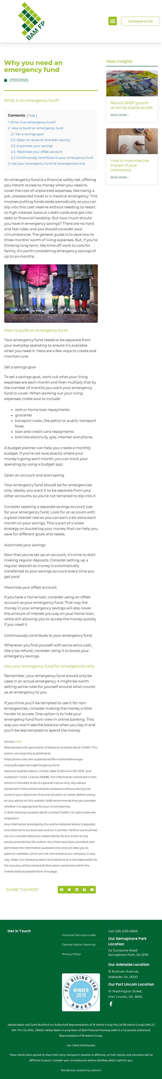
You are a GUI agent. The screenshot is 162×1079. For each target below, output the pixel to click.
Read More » (120, 115)
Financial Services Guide (79, 935)
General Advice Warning (78, 944)
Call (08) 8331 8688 (123, 931)
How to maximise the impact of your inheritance (130, 165)
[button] (112, 21)
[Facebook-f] (110, 1003)
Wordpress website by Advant (81, 1070)
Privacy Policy (71, 954)
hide (32, 115)
